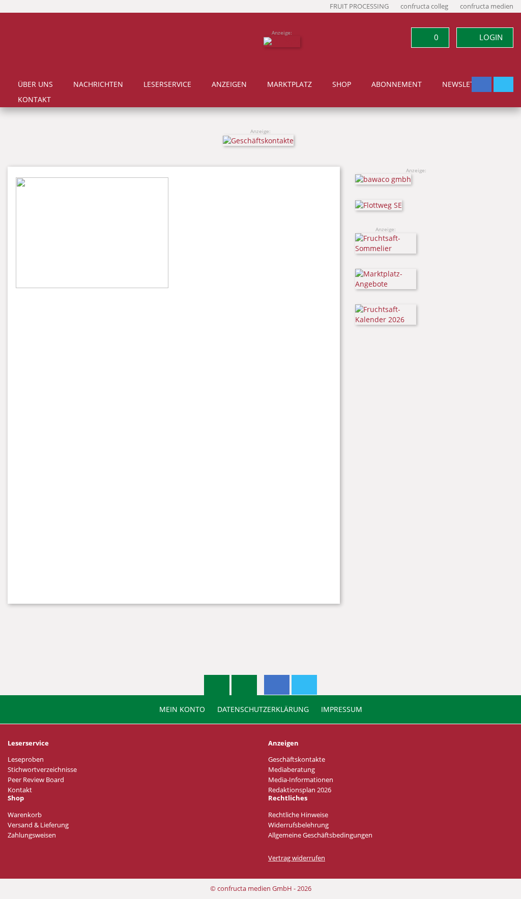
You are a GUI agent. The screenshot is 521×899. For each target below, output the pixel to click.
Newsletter (464, 84)
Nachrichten (98, 84)
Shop (341, 84)
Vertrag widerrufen (296, 858)
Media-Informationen (300, 780)
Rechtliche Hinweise (298, 815)
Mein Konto (182, 709)
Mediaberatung (291, 769)
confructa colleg (424, 6)
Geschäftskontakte (296, 759)
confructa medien (486, 6)
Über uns (35, 84)
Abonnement (396, 84)
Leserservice (167, 84)
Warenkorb (25, 815)
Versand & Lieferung (38, 825)
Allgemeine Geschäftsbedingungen (320, 835)
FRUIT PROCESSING (359, 6)
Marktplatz (289, 84)
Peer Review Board (36, 780)
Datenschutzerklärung (263, 709)
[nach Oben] (216, 685)
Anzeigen (229, 84)
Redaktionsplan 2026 (299, 790)
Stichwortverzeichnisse (42, 769)
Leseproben (26, 759)
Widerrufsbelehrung (298, 825)
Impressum (341, 709)
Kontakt (34, 99)
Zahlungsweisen (32, 835)
